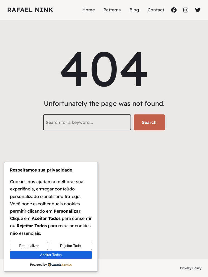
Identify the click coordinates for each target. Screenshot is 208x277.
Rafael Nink (30, 10)
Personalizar (29, 246)
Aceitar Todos (51, 255)
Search (149, 122)
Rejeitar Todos (71, 246)
